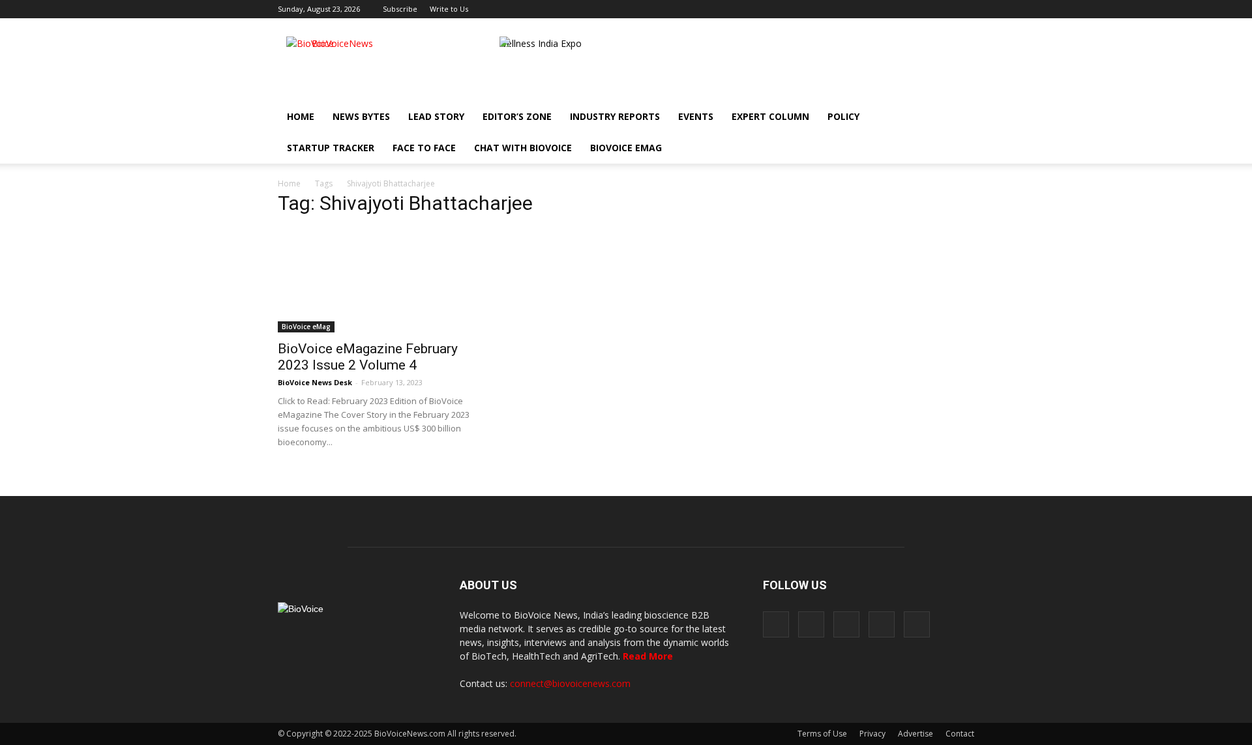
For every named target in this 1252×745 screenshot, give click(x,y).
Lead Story (436, 116)
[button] (927, 148)
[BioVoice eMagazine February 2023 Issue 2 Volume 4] (383, 280)
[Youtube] (964, 9)
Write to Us (449, 9)
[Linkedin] (921, 9)
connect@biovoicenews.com (570, 683)
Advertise (915, 733)
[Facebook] (878, 9)
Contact (960, 733)
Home (300, 116)
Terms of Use (822, 733)
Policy (843, 116)
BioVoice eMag (626, 147)
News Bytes (361, 116)
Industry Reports (615, 116)
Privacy (872, 733)
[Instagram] (900, 9)
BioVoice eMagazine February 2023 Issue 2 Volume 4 (368, 357)
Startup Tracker (330, 147)
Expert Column (770, 116)
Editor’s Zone (517, 116)
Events (695, 116)
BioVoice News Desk (315, 382)
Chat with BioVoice (523, 147)
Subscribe (400, 9)
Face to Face (424, 147)
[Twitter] (943, 9)
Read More (648, 656)
